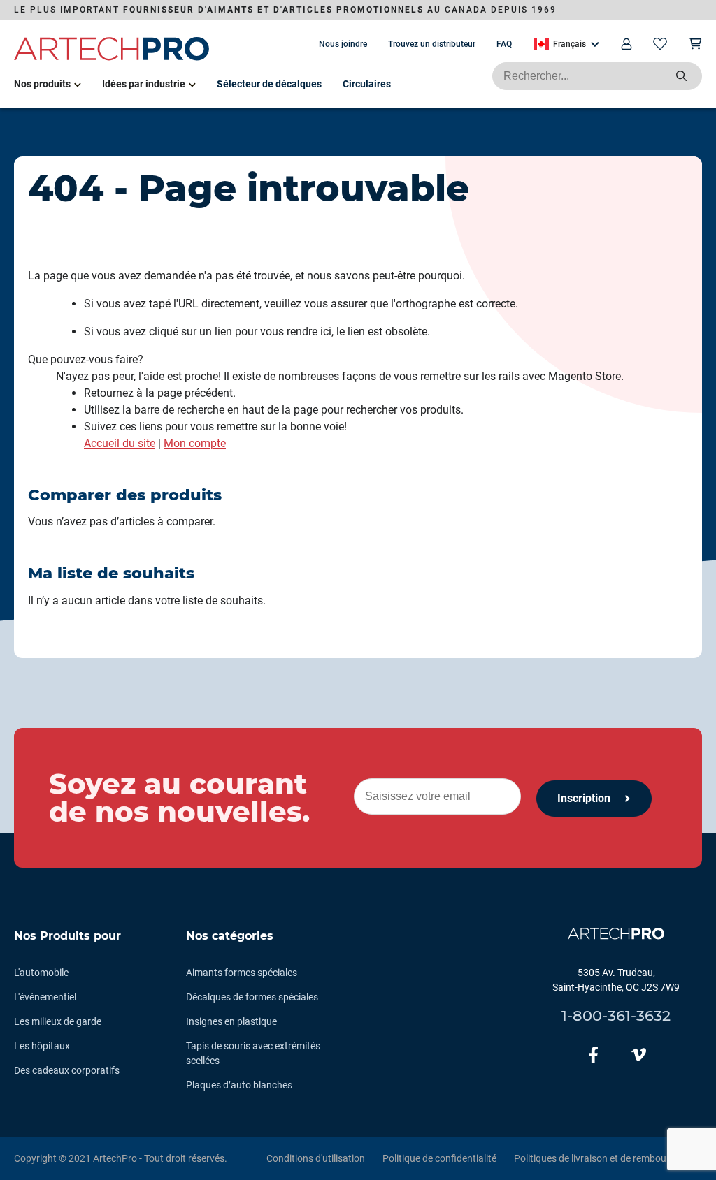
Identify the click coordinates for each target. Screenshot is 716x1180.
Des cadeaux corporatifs (67, 1070)
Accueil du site (119, 443)
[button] (566, 44)
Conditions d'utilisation (315, 1158)
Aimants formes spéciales (241, 972)
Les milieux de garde (57, 1021)
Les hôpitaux (42, 1045)
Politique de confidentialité (439, 1158)
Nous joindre (343, 44)
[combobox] (597, 76)
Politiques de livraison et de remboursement (608, 1158)
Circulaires (367, 83)
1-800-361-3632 (616, 1015)
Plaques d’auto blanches (239, 1085)
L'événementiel (45, 997)
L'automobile (41, 972)
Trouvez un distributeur (431, 44)
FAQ (504, 44)
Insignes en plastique (231, 1021)
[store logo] (112, 58)
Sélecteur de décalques (269, 83)
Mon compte (195, 443)
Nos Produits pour (67, 935)
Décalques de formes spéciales (252, 997)
